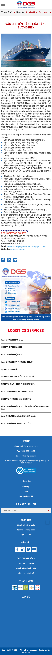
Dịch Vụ (20, 12)
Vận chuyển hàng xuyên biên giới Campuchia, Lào (25, 407)
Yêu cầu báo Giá (26, 496)
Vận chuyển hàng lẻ (12, 340)
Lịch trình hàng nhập (26, 525)
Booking (25, 487)
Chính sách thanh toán (26, 568)
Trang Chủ (6, 12)
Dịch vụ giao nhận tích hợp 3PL (18, 384)
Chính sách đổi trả (26, 573)
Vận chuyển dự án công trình (17, 391)
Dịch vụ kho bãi (9, 369)
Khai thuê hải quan (11, 347)
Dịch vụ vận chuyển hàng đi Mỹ (17, 377)
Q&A (26, 491)
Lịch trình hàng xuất (26, 530)
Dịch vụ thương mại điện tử (16, 399)
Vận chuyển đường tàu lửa (16, 423)
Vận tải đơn (26, 535)
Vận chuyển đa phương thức (17, 362)
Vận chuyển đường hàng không (18, 416)
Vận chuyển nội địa (11, 354)
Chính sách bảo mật (26, 563)
